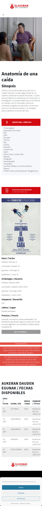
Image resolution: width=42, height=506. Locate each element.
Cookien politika (15, 503)
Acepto (21, 487)
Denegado (21, 493)
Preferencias (21, 499)
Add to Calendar (20, 332)
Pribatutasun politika (25, 503)
